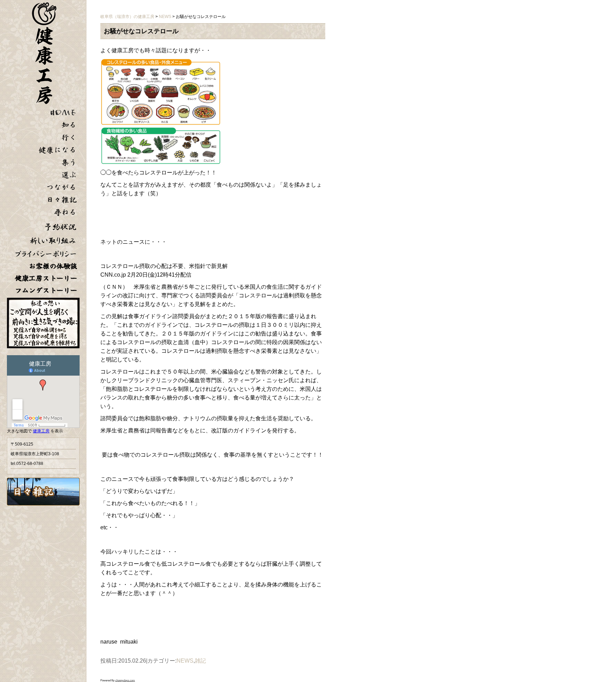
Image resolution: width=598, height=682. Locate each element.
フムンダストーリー (46, 290)
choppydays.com (125, 680)
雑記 (200, 661)
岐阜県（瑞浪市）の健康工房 (127, 16)
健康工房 (41, 431)
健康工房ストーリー (46, 278)
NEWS (184, 661)
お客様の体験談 (53, 266)
